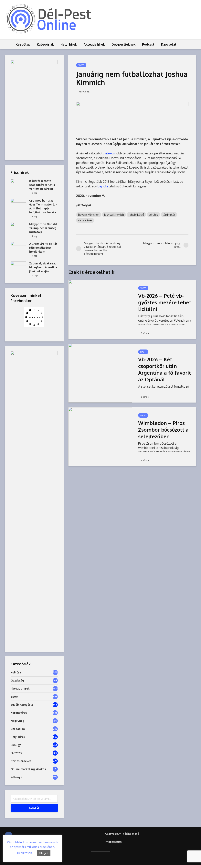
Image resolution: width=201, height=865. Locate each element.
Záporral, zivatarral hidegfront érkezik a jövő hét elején (43, 267)
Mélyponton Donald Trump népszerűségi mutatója (43, 228)
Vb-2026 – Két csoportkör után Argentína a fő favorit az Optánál (164, 369)
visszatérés (85, 220)
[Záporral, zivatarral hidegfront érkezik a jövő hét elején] (18, 267)
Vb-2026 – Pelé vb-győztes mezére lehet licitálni (164, 302)
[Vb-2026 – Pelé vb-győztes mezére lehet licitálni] (100, 309)
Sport (81, 65)
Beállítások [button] (24, 853)
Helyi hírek (68, 44)
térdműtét (169, 214)
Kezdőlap (23, 44)
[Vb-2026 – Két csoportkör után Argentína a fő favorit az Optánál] (100, 373)
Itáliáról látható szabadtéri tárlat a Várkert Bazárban (42, 184)
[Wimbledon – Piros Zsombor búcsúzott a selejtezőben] (100, 436)
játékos (110, 153)
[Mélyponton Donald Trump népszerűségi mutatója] (18, 227)
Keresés (34, 807)
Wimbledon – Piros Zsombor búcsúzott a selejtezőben (163, 429)
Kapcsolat (168, 44)
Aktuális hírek (94, 44)
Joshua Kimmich (114, 214)
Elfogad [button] (43, 853)
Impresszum (113, 841)
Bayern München (88, 214)
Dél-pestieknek (123, 44)
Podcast (148, 44)
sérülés (153, 214)
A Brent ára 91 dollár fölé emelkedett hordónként (43, 247)
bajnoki (103, 186)
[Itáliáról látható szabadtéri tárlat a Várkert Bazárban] (18, 184)
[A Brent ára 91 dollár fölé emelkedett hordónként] (18, 247)
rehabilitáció (136, 214)
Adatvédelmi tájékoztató (122, 833)
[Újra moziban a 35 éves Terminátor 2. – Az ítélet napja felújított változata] (18, 204)
